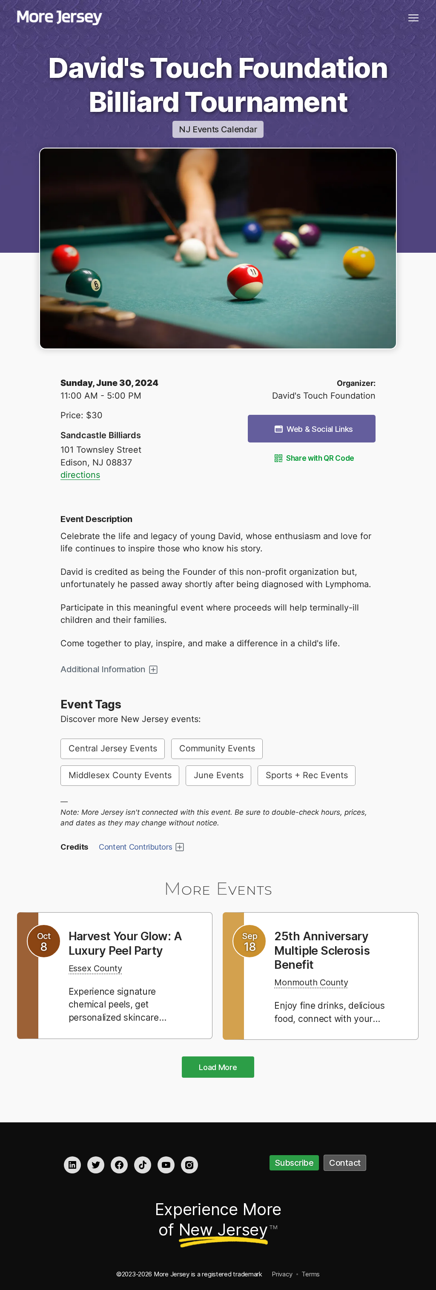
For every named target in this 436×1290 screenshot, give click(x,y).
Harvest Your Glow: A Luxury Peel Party (125, 943)
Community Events (217, 748)
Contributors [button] (135, 846)
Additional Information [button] (103, 669)
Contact (345, 1163)
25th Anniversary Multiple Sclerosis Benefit (322, 950)
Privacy (282, 1274)
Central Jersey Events (113, 748)
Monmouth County (311, 982)
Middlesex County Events (120, 775)
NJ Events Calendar (218, 129)
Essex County (95, 968)
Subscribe (294, 1163)
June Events (219, 775)
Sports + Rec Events (307, 775)
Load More (218, 1067)
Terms (310, 1274)
